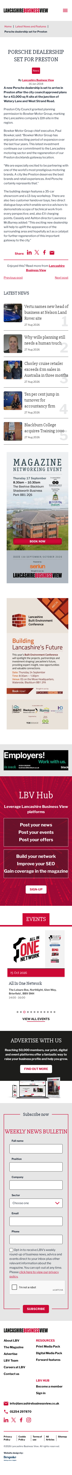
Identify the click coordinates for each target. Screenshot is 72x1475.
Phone (15, 1231)
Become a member (49, 1386)
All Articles (50, 1438)
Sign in (41, 1393)
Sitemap (62, 1436)
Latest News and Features (30, 26)
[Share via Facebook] (44, 252)
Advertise (10, 1354)
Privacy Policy (8, 1438)
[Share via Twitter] (37, 252)
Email (15, 1213)
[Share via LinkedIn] (29, 252)
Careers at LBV (14, 1367)
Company (17, 1177)
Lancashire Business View (38, 80)
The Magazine (13, 1347)
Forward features (48, 1360)
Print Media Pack (48, 1346)
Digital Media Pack (49, 1353)
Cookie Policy (22, 1438)
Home (8, 26)
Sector (16, 1195)
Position (17, 1158)
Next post (61, 277)
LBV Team (11, 1360)
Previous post (13, 277)
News (36, 71)
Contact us (11, 1374)
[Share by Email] (52, 253)
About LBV (11, 1340)
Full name (17, 1140)
